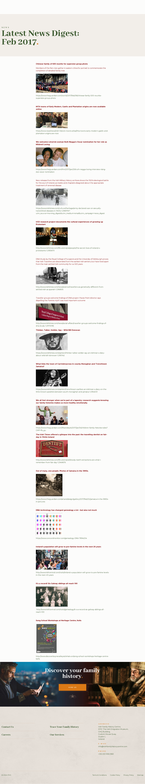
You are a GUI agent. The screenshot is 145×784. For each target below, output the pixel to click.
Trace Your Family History (64, 727)
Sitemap (140, 775)
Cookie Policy (115, 775)
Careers (6, 734)
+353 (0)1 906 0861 (106, 754)
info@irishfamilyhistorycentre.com (112, 747)
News (6, 27)
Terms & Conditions (99, 775)
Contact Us (8, 727)
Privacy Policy (128, 775)
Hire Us (72, 687)
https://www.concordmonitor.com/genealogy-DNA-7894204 (61, 538)
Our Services (57, 734)
